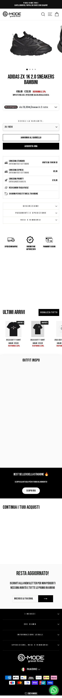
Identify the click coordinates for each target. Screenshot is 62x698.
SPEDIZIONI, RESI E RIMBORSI (30, 645)
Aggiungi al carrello (31, 137)
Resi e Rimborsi (31, 220)
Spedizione (29, 95)
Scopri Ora (31, 490)
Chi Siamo (30, 624)
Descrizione (31, 206)
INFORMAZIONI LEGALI (30, 634)
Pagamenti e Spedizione (31, 213)
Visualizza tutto (48, 312)
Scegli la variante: (31, 121)
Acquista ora (31, 146)
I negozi (30, 614)
